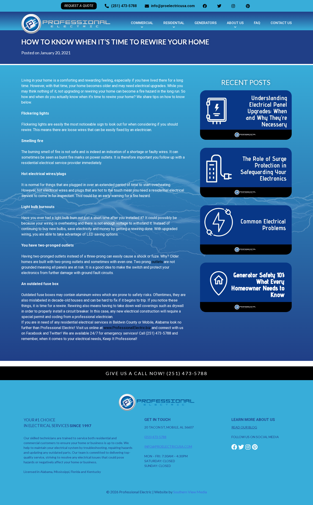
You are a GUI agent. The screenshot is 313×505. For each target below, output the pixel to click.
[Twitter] (241, 447)
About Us (235, 23)
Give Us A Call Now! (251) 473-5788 (156, 373)
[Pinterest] (255, 447)
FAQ (257, 23)
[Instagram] (248, 447)
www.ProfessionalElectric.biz (127, 328)
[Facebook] (234, 447)
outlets (157, 262)
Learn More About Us (253, 419)
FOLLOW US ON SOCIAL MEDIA (255, 437)
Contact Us (281, 23)
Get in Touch (157, 419)
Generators (206, 23)
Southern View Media (190, 492)
